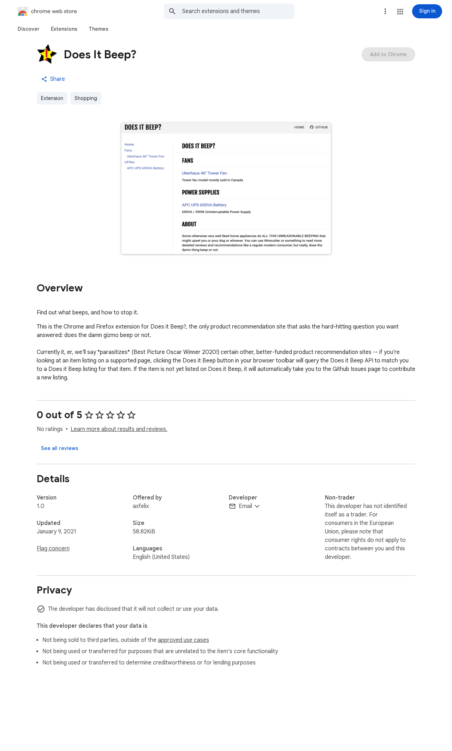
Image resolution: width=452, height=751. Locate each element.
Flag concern (53, 548)
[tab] (28, 29)
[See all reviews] (60, 448)
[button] (400, 12)
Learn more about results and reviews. (119, 429)
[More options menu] (385, 11)
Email (245, 506)
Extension (52, 98)
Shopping (86, 98)
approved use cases (183, 640)
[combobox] (238, 11)
